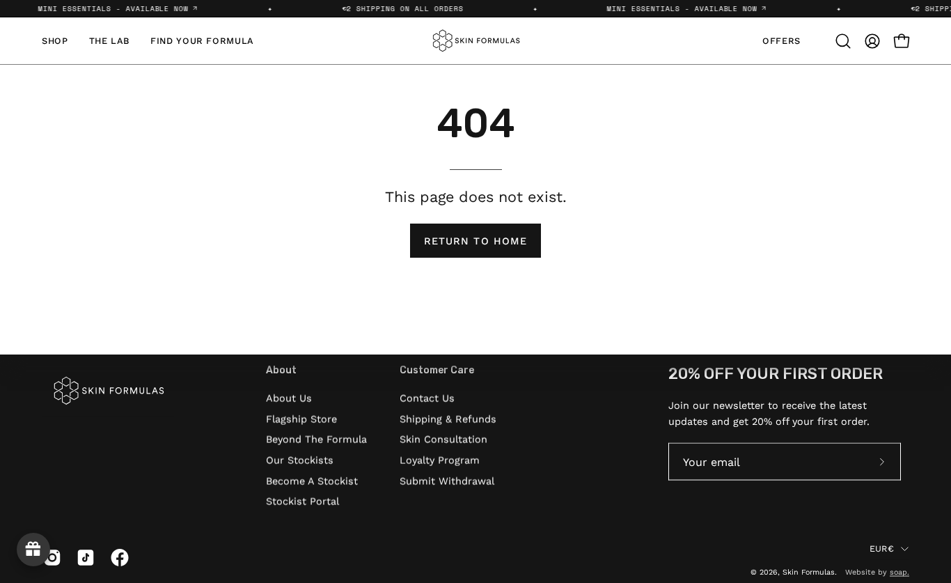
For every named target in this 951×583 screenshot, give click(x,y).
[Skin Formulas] (475, 41)
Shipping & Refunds (448, 418)
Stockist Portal (302, 501)
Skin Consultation (443, 439)
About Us (289, 397)
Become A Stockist (312, 480)
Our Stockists (299, 459)
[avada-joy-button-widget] (33, 549)
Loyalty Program (440, 459)
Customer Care (437, 370)
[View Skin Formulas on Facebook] (117, 557)
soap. (899, 571)
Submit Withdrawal (447, 480)
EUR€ (882, 548)
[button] (843, 41)
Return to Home (475, 241)
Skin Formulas (809, 571)
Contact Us (427, 397)
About (281, 370)
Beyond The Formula (316, 439)
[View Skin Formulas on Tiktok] (83, 557)
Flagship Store (301, 418)
